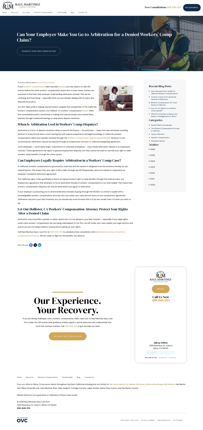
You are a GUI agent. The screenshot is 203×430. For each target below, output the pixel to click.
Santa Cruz (123, 384)
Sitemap (178, 420)
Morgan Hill (162, 384)
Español (161, 289)
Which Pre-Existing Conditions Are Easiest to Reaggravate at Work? (164, 115)
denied (62, 86)
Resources (164, 420)
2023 (152, 167)
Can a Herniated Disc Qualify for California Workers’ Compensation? (164, 92)
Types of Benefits (158, 134)
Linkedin (172, 357)
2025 (152, 155)
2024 (152, 161)
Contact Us (82, 12)
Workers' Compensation (160, 137)
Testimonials (62, 12)
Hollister (171, 384)
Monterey (140, 384)
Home (4, 12)
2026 (152, 149)
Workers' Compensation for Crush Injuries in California (164, 104)
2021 (151, 179)
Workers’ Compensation (43, 12)
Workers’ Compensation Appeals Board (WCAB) (89, 138)
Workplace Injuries (158, 141)
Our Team (26, 12)
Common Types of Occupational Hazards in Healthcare (163, 98)
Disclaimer (148, 420)
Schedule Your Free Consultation (39, 51)
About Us (14, 12)
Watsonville (151, 384)
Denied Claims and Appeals (45, 82)
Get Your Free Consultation (68, 336)
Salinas (132, 384)
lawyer (85, 110)
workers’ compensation (34, 86)
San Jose (113, 384)
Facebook (163, 357)
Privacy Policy (130, 420)
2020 (152, 185)
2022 (152, 173)
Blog (72, 12)
